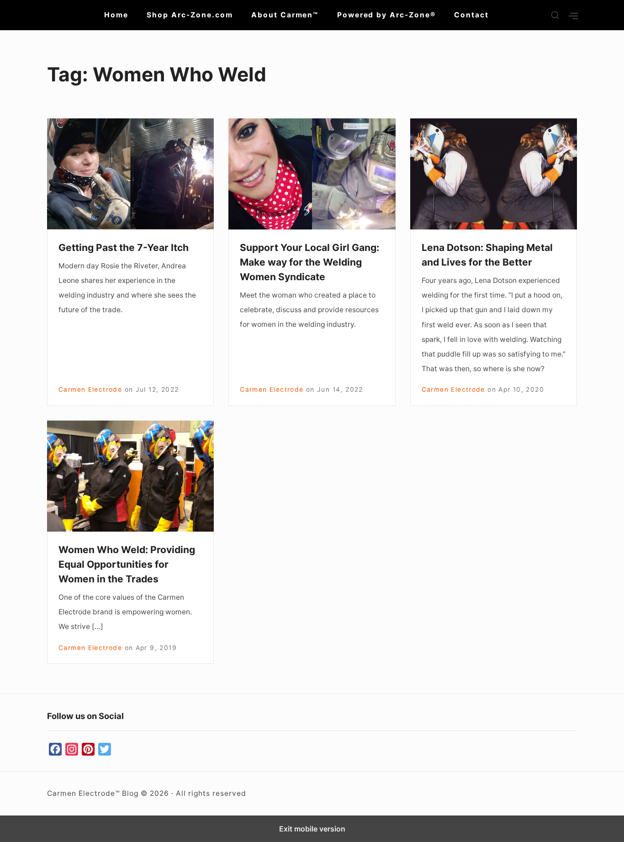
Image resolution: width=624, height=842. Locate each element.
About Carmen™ (284, 15)
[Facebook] (55, 750)
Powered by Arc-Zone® (386, 15)
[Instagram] (71, 750)
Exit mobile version (312, 828)
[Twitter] (104, 750)
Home (116, 15)
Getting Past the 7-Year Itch (123, 247)
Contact (471, 15)
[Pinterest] (88, 750)
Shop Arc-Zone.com (190, 15)
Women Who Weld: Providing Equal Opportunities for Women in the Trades (126, 564)
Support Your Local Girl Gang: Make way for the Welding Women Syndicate (309, 262)
